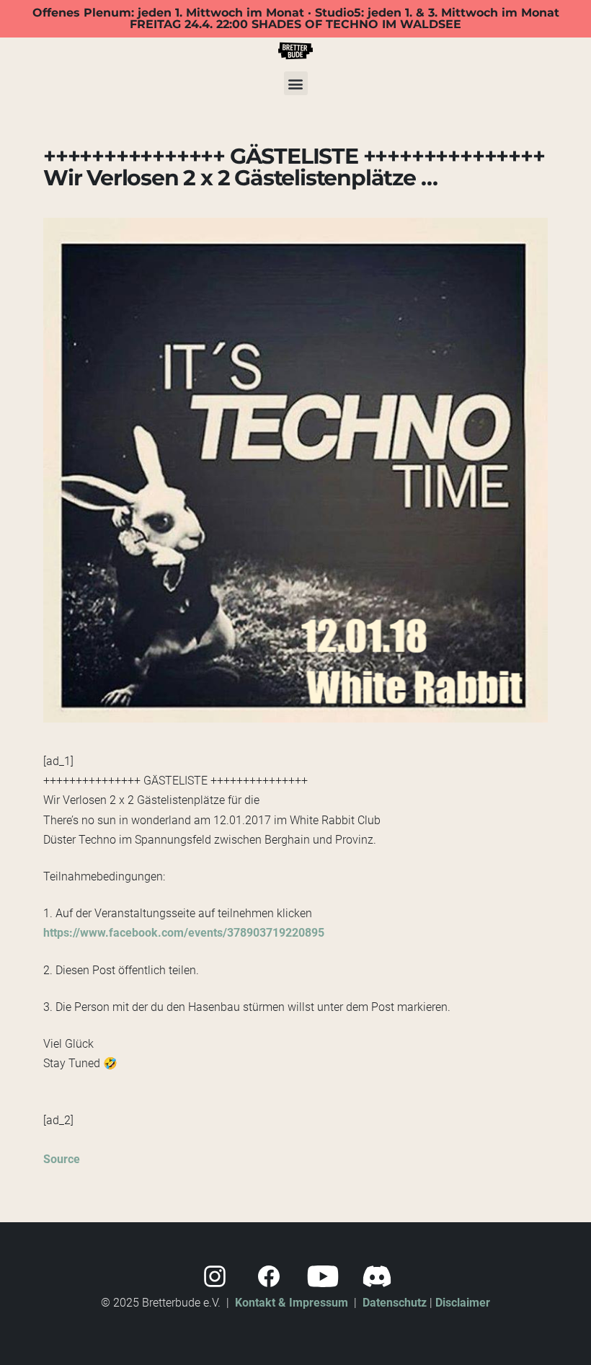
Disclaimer (462, 1302)
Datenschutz (395, 1302)
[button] (296, 83)
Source (61, 1159)
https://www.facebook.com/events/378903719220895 (183, 933)
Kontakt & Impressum (291, 1302)
